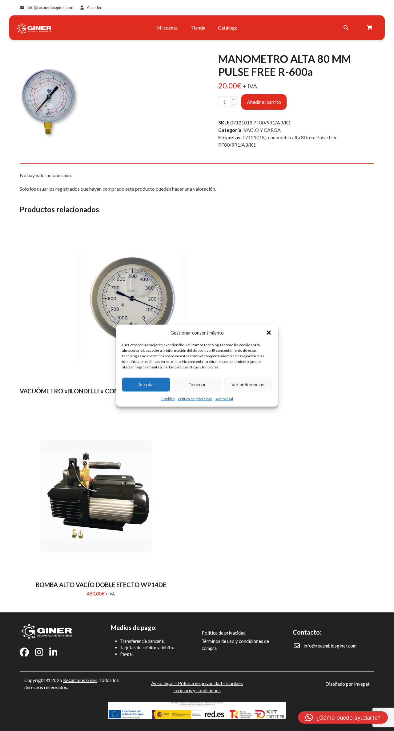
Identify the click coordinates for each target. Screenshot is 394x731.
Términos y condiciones (197, 690)
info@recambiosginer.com (50, 7)
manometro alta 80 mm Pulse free (302, 137)
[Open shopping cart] (370, 27)
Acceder (94, 7)
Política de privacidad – (202, 683)
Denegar (197, 384)
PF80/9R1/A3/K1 (237, 145)
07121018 (254, 137)
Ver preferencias (247, 384)
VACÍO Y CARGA (262, 130)
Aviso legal (224, 398)
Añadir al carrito (264, 102)
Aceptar (146, 384)
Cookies (168, 398)
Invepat (362, 684)
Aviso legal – (164, 683)
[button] (269, 333)
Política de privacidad (195, 398)
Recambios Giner (80, 680)
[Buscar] (346, 27)
